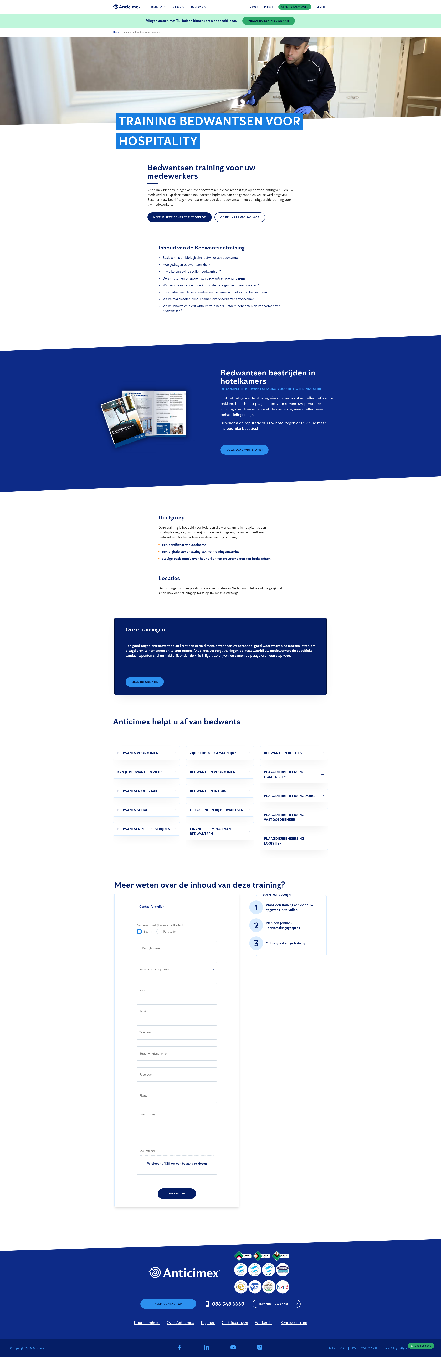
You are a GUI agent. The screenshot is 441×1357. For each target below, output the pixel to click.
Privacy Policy (388, 1348)
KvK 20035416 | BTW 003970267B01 (353, 1348)
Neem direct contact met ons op (179, 217)
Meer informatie (144, 681)
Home (116, 32)
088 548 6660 (423, 1345)
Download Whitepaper (244, 449)
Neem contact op (168, 1303)
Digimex (268, 6)
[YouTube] (233, 1348)
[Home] (127, 6)
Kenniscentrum (294, 1322)
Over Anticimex (180, 1322)
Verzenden (176, 1193)
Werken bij (264, 1322)
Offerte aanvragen (294, 6)
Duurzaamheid (147, 1322)
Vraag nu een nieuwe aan (268, 20)
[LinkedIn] (206, 1348)
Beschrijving (148, 1114)
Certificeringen (235, 1322)
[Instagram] (260, 1348)
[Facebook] (179, 1348)
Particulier (170, 931)
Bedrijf (147, 931)
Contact (254, 6)
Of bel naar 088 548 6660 (239, 217)
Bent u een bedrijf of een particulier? (160, 925)
